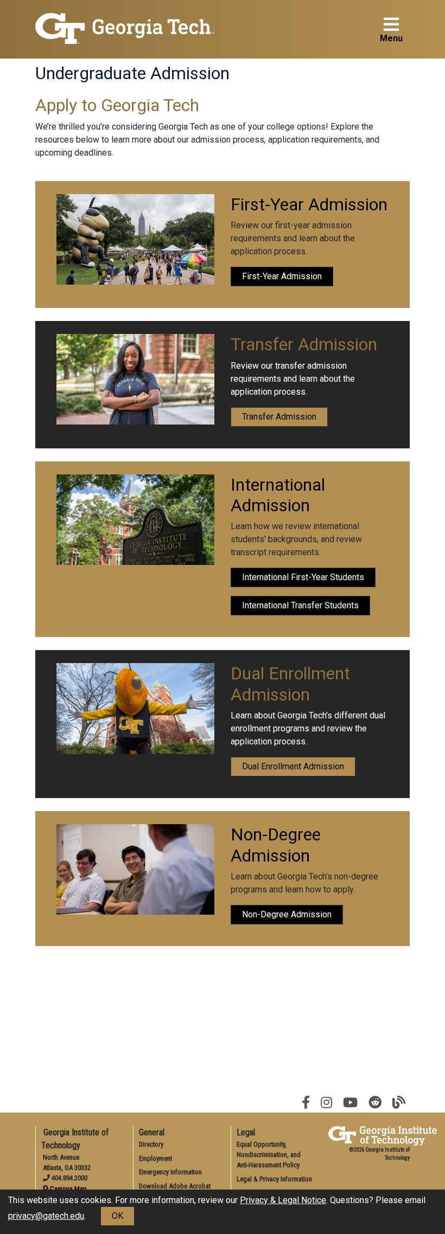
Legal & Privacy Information (274, 1179)
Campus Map (68, 1189)
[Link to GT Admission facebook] (305, 1103)
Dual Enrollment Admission (293, 766)
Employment (155, 1158)
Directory (151, 1144)
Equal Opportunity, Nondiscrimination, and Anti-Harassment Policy (269, 1154)
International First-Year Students (303, 577)
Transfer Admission (279, 417)
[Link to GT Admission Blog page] (399, 1103)
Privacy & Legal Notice (283, 1200)
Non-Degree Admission (287, 914)
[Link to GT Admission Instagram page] (326, 1103)
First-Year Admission (282, 276)
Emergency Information (170, 1172)
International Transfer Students (300, 605)
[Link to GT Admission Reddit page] (375, 1103)
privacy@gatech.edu (46, 1216)
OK (117, 1216)
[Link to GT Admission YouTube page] (350, 1103)
